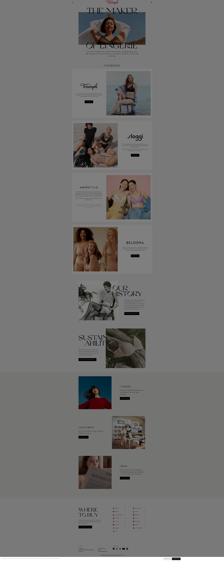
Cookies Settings (167, 558)
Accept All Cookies (176, 558)
